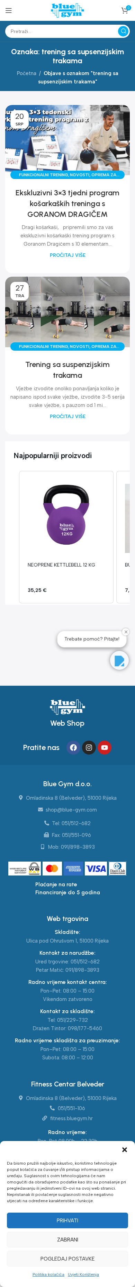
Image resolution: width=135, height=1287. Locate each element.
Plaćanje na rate (56, 884)
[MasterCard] (53, 869)
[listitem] (66, 537)
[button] (124, 1149)
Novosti (79, 174)
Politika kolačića (48, 1274)
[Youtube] (104, 748)
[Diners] (118, 869)
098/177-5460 (85, 1028)
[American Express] (74, 869)
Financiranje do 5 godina (67, 892)
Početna (26, 73)
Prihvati (67, 1220)
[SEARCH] (123, 31)
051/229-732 (72, 1020)
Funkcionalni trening (43, 174)
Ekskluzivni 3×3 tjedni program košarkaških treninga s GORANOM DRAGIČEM (67, 203)
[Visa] (97, 869)
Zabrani (67, 1240)
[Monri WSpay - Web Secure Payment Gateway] (24, 869)
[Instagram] (89, 748)
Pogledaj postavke (67, 1259)
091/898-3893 (82, 970)
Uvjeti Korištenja (83, 1274)
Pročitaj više (68, 255)
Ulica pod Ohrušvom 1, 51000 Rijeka (67, 941)
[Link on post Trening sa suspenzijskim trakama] (67, 312)
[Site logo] (67, 10)
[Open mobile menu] (9, 10)
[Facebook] (73, 748)
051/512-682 (85, 962)
